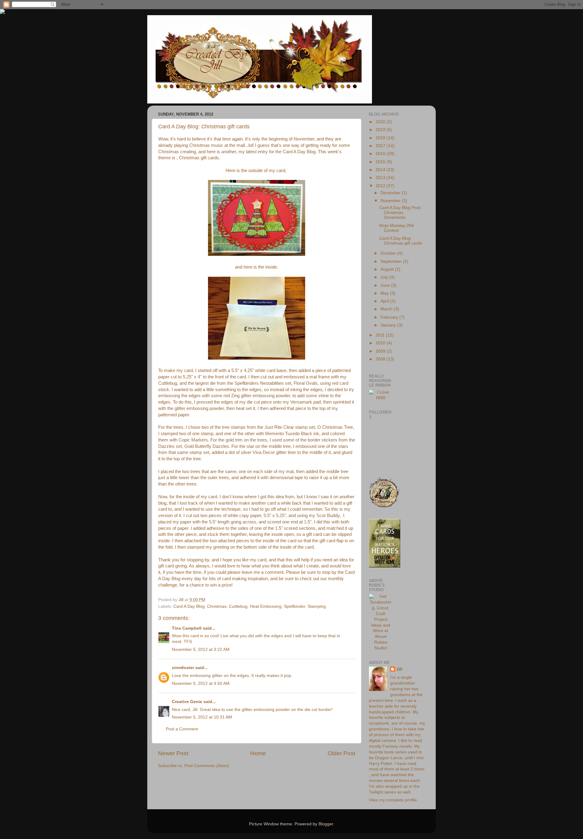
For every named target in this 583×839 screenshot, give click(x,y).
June (385, 285)
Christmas (217, 606)
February (389, 317)
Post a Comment (182, 729)
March (387, 309)
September (391, 261)
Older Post (341, 753)
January (388, 325)
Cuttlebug (238, 606)
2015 (381, 162)
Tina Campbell (187, 628)
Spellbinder (294, 606)
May (385, 293)
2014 (381, 169)
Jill (399, 669)
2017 (381, 146)
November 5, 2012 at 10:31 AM (202, 717)
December (391, 193)
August (387, 269)
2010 (381, 343)
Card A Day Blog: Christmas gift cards (400, 240)
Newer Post (173, 753)
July (384, 277)
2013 (381, 177)
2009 (381, 351)
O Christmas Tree (335, 427)
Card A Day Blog (299, 151)
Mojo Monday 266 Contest (396, 228)
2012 (381, 186)
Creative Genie (187, 701)
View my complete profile (393, 800)
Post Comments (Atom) (206, 765)
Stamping (317, 606)
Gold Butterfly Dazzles (206, 446)
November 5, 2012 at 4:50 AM (201, 683)
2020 (381, 122)
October (388, 253)
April (385, 301)
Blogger (326, 824)
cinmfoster (183, 667)
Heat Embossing (265, 606)
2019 (381, 129)
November (391, 200)
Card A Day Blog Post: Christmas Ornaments (400, 212)
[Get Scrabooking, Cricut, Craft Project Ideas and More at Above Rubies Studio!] (381, 648)
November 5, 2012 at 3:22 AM (201, 649)
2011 (381, 335)
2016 (381, 153)
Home (258, 753)
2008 (381, 359)
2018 (381, 138)
